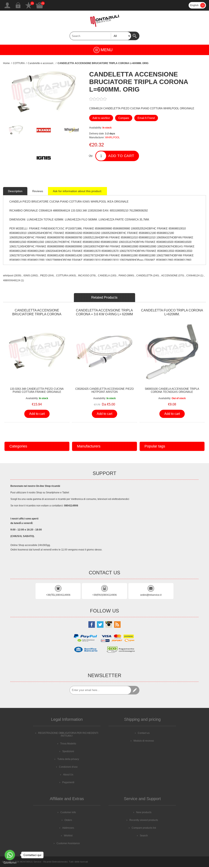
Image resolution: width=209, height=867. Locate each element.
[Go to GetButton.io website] (9, 862)
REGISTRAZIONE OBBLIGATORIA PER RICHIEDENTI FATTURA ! (68, 734)
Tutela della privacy (68, 759)
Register (7, 5)
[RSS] (117, 624)
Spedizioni (68, 751)
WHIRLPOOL (112, 137)
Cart (39, 5)
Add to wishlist (101, 118)
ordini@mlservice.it (150, 595)
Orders (68, 820)
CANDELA (104, 275)
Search (135, 36)
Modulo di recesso (143, 740)
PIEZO (43, 275)
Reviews (37, 191)
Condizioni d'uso (68, 766)
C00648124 (193, 275)
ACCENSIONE (169, 275)
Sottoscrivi (135, 690)
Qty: (91, 155)
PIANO (122, 275)
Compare (123, 118)
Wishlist (28, 5)
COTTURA (62, 275)
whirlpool (8, 275)
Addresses (68, 827)
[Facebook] (91, 624)
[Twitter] (100, 624)
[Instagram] (109, 624)
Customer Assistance (68, 843)
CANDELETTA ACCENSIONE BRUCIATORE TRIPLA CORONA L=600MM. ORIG (36, 314)
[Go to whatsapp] (10, 855)
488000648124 (11, 280)
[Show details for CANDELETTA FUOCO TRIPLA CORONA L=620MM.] (172, 352)
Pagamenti (68, 782)
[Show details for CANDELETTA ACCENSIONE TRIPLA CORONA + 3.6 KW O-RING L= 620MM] (104, 352)
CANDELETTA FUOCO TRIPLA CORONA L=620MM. (172, 312)
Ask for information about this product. (77, 191)
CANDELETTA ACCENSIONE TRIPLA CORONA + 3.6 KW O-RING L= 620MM (104, 312)
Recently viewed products (143, 820)
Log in (18, 5)
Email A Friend (146, 118)
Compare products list (144, 827)
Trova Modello (68, 743)
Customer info (68, 812)
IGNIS (26, 275)
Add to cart (121, 156)
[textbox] (100, 36)
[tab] (15, 191)
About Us (68, 774)
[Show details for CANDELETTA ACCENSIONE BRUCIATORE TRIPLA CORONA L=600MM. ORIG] (36, 352)
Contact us (144, 733)
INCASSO (83, 275)
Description (15, 191)
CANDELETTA (144, 275)
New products (143, 812)
